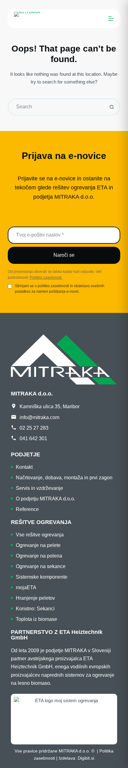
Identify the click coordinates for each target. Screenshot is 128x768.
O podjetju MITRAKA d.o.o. (45, 498)
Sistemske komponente (41, 577)
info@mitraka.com (39, 417)
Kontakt (24, 467)
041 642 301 (33, 438)
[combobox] (56, 106)
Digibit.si (86, 758)
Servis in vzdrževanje (39, 488)
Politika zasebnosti (46, 277)
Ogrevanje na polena (39, 555)
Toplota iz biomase (36, 619)
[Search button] (112, 107)
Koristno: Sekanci (35, 608)
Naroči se (64, 255)
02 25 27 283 (34, 428)
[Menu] (111, 18)
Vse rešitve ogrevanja (40, 534)
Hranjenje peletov (35, 598)
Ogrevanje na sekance (41, 566)
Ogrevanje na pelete (38, 545)
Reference (27, 509)
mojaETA (26, 587)
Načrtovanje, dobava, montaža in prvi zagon (64, 477)
